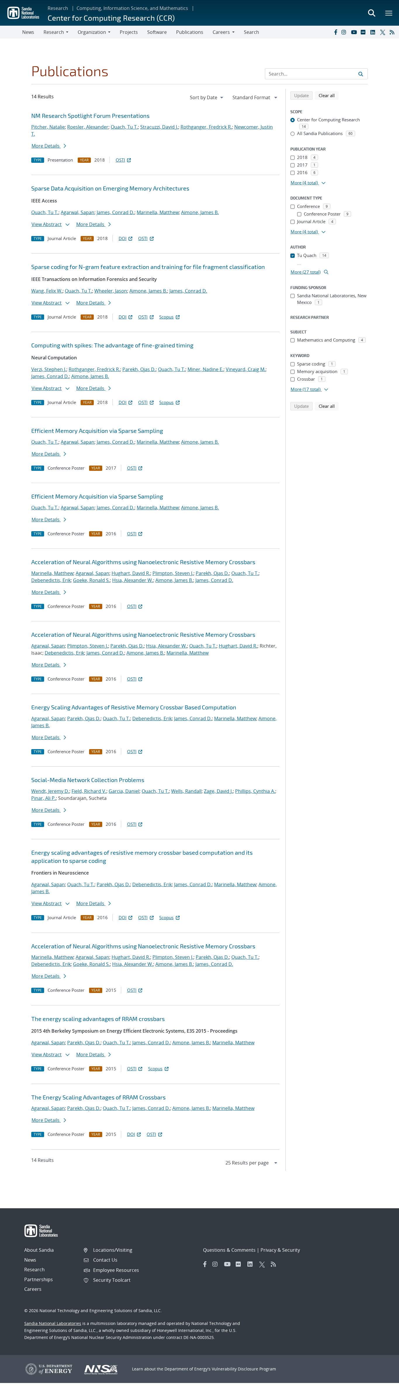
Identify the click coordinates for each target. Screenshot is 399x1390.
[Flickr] (364, 32)
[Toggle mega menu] (389, 12)
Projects (129, 32)
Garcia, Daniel (124, 791)
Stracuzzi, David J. (159, 127)
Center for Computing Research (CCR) (111, 17)
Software (157, 32)
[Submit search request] (361, 73)
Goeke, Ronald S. (91, 580)
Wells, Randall (186, 791)
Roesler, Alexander (87, 127)
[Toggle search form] (371, 12)
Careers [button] (221, 32)
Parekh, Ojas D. (139, 369)
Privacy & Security (280, 1250)
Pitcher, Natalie (48, 127)
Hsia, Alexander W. (132, 580)
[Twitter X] (383, 32)
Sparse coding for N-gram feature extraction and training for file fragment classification (148, 266)
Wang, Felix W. (47, 291)
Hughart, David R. (131, 573)
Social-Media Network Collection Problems (87, 779)
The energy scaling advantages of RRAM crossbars (98, 1018)
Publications (189, 32)
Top (381, 1383)
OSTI (120, 160)
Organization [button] (92, 32)
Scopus (166, 317)
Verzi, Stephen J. (48, 369)
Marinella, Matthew (158, 212)
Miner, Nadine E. (205, 369)
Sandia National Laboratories (52, 1323)
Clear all (329, 95)
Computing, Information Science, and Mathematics (132, 8)
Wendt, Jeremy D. (50, 791)
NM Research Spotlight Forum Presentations (90, 115)
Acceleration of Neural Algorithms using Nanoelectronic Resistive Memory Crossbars (143, 561)
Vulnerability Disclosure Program (244, 1369)
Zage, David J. (218, 791)
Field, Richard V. (89, 791)
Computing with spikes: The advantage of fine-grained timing (112, 345)
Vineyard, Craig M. (246, 369)
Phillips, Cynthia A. (255, 791)
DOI (122, 238)
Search (251, 32)
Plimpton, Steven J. (172, 573)
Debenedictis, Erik (51, 580)
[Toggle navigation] (11, 32)
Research (58, 8)
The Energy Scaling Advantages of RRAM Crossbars (98, 1097)
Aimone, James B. (200, 212)
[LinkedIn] (373, 32)
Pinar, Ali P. (43, 798)
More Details (46, 146)
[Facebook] (335, 32)
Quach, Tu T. (124, 127)
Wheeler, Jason (110, 291)
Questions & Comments (229, 1250)
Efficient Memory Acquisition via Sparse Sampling (97, 430)
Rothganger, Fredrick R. (206, 127)
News (28, 32)
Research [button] (54, 32)
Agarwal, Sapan (77, 212)
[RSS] (393, 32)
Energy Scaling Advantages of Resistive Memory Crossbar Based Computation (133, 707)
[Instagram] (344, 32)
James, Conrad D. (115, 212)
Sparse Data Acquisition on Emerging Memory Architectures (110, 188)
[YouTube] (354, 32)
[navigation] (207, 97)
